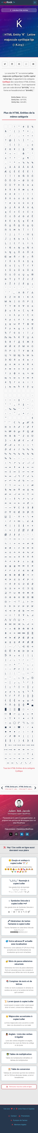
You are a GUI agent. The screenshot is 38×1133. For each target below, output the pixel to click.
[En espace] (5, 391)
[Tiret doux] (19, 153)
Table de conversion (19, 1069)
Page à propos (10, 829)
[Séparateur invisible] (28, 418)
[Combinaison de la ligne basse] (14, 292)
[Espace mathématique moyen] (10, 418)
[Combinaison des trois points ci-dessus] (5, 422)
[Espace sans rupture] (23, 144)
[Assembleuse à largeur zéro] (19, 395)
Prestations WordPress (25, 829)
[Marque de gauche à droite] (23, 395)
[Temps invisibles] (23, 418)
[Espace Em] (10, 391)
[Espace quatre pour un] (19, 391)
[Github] (16, 834)
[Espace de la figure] (23, 391)
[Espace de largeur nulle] (10, 395)
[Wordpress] (27, 834)
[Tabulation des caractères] (5, 126)
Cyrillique (6, 82)
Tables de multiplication (19, 1054)
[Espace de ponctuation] (28, 391)
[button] (34, 2)
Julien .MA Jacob (19, 811)
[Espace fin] (32, 391)
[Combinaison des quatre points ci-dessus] (10, 422)
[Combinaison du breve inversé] (10, 292)
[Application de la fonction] (19, 418)
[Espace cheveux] (5, 395)
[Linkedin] (21, 834)
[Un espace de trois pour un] (14, 391)
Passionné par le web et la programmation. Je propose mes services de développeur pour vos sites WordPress (19, 820)
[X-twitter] (10, 834)
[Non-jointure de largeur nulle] (14, 395)
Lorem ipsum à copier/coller (19, 1001)
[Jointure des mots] (14, 418)
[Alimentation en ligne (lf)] (10, 126)
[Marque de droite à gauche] (28, 395)
